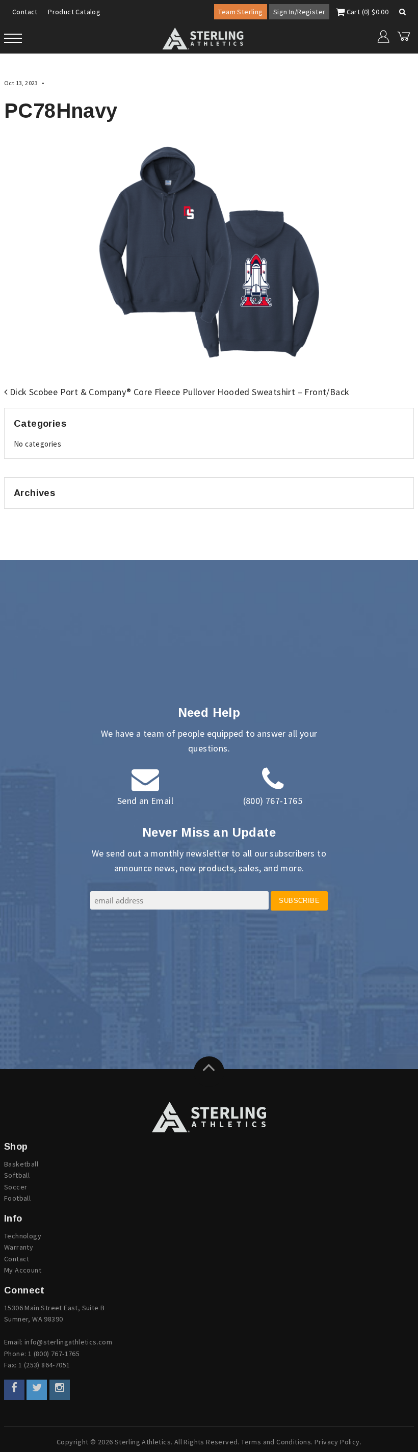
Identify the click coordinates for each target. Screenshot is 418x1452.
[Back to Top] (209, 1071)
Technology (22, 1235)
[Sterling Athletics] (209, 1117)
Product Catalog (74, 11)
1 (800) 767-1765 (54, 1353)
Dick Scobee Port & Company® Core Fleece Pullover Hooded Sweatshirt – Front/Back (178, 392)
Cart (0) (366, 11)
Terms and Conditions (276, 1441)
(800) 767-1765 (273, 801)
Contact (25, 11)
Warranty (18, 1247)
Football (17, 1198)
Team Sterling (240, 11)
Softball (17, 1175)
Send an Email (145, 801)
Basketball (21, 1164)
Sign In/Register (299, 11)
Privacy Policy (337, 1441)
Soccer (15, 1186)
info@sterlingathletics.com (68, 1341)
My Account (22, 1270)
